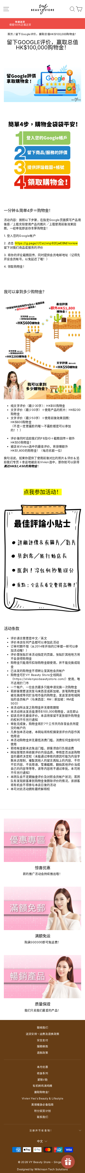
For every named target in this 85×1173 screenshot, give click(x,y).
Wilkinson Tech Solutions (51, 1169)
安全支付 (42, 1040)
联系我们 (42, 1117)
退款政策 (42, 1052)
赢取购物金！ (42, 1092)
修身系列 (42, 1073)
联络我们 (42, 1027)
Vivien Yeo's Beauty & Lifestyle (42, 1098)
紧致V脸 (42, 1079)
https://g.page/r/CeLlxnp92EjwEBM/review (46, 243)
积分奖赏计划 (42, 1111)
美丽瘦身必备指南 (42, 1104)
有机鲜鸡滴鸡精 (42, 1085)
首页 (10, 34)
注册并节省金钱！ (41, 1130)
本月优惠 (42, 1067)
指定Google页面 (54, 220)
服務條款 (42, 1046)
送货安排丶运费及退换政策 (42, 1034)
